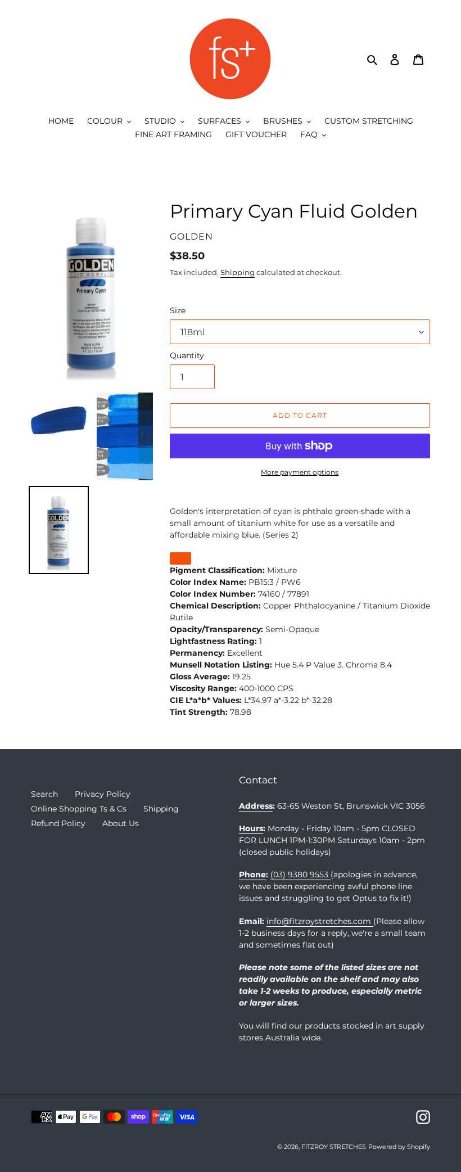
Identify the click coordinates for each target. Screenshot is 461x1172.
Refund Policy (58, 823)
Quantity (187, 355)
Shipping (237, 272)
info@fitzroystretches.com (319, 921)
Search (44, 794)
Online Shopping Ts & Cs (78, 809)
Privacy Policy (102, 794)
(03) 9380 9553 (300, 874)
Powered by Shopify (399, 1147)
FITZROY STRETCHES (333, 1147)
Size (178, 310)
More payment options (299, 472)
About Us (120, 823)
